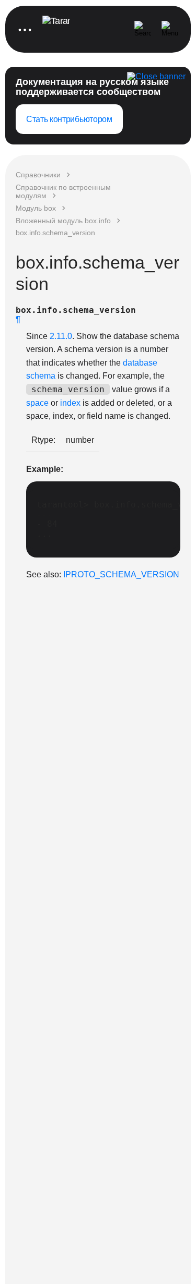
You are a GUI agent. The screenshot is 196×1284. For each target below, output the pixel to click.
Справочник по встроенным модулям (63, 191)
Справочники (38, 175)
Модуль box (36, 208)
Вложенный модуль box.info (63, 220)
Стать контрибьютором (69, 119)
